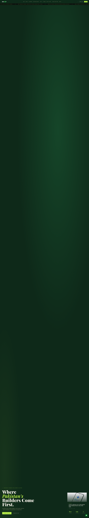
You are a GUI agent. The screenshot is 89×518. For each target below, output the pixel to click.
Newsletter (81, 1)
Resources (30, 1)
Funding (44, 1)
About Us (27, 1)
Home (24, 1)
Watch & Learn (49, 1)
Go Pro (86, 1)
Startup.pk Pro (16, 513)
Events (60, 1)
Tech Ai (41, 1)
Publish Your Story (55, 1)
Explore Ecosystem (7, 513)
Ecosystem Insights (36, 1)
